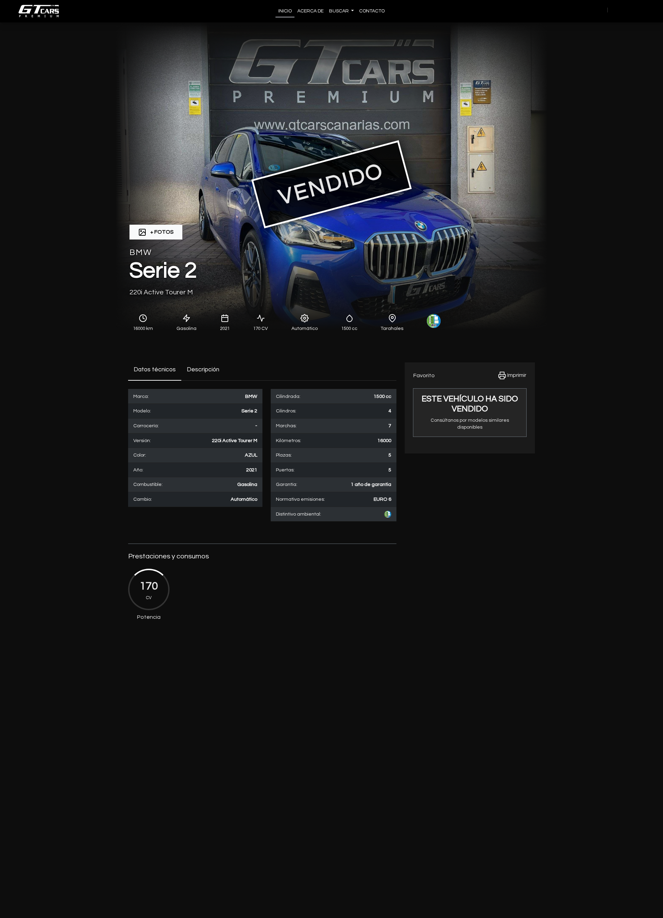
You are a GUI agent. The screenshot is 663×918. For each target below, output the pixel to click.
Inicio (285, 11)
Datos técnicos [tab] (155, 370)
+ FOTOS (161, 232)
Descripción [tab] (203, 370)
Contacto (372, 11)
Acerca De (310, 11)
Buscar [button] (339, 11)
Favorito (424, 375)
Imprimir (516, 375)
